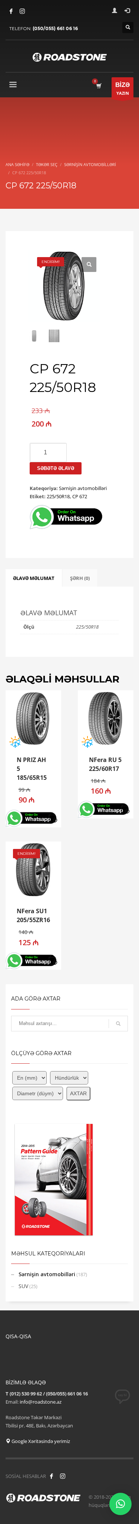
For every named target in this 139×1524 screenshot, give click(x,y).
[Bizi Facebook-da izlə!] (51, 1476)
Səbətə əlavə (55, 468)
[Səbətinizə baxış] (98, 86)
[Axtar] (118, 1023)
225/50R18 (58, 496)
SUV (23, 1286)
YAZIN (122, 88)
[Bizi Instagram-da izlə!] (62, 1476)
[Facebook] (11, 11)
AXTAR (78, 1093)
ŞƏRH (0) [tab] (80, 578)
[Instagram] (22, 11)
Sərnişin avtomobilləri (83, 488)
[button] (89, 264)
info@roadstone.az (41, 1401)
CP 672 (79, 496)
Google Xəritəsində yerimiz (40, 1441)
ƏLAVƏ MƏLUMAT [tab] (33, 578)
